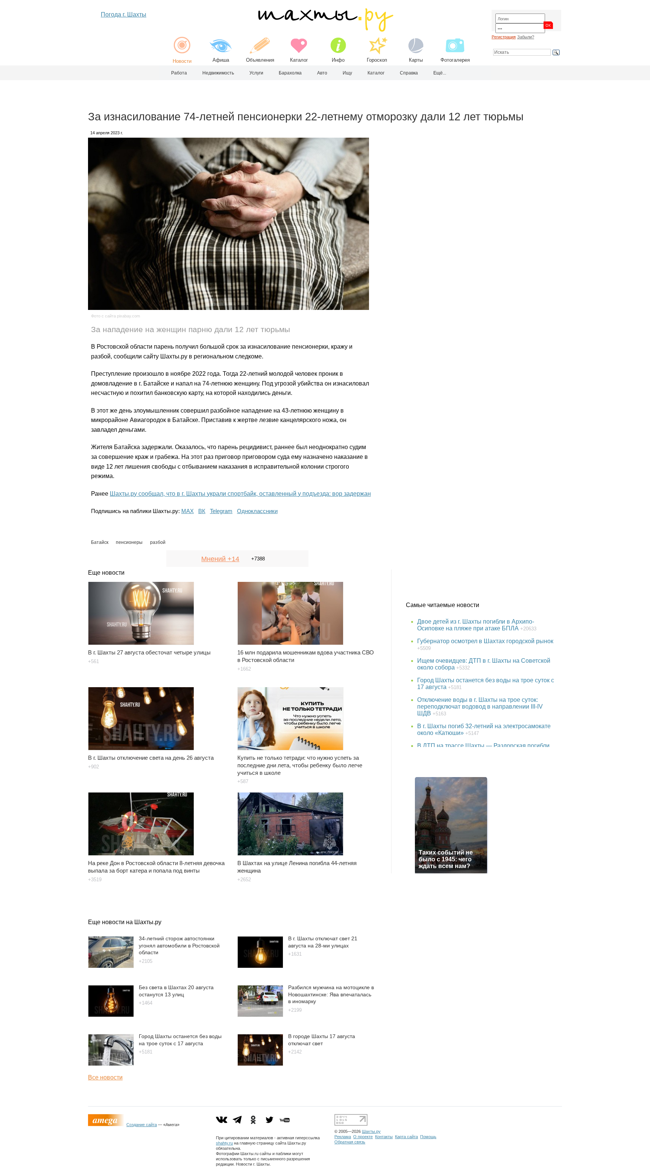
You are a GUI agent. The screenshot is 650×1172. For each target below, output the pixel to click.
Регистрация (504, 37)
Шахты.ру (371, 1131)
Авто (322, 73)
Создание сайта (141, 1124)
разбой (158, 542)
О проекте (363, 1136)
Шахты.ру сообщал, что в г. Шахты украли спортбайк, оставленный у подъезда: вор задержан (240, 493)
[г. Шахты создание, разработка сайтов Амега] (107, 1124)
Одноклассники (257, 511)
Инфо (338, 60)
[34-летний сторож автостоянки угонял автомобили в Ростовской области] (111, 966)
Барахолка (290, 73)
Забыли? (525, 37)
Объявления (260, 60)
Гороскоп (377, 60)
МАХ (187, 511)
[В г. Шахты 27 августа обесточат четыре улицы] (158, 609)
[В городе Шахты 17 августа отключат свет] (260, 1064)
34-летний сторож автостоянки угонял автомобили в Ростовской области (179, 945)
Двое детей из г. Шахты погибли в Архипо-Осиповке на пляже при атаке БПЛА (475, 625)
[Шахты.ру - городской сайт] (325, 30)
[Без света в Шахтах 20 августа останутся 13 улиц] (111, 1015)
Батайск (99, 542)
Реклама (342, 1136)
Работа (179, 73)
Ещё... (439, 73)
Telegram (221, 511)
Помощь (428, 1136)
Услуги (256, 73)
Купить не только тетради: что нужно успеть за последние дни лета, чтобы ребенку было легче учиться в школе (299, 765)
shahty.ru (224, 1143)
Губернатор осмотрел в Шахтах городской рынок (485, 641)
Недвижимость (218, 73)
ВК (201, 511)
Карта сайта (406, 1136)
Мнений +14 (220, 559)
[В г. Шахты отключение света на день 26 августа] (158, 715)
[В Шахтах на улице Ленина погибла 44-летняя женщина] (307, 820)
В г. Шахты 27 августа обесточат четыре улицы (149, 652)
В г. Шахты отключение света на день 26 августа (151, 758)
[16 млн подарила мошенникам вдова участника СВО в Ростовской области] (307, 609)
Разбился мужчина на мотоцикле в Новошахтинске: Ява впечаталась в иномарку (331, 994)
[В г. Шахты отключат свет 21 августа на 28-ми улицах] (260, 966)
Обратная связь (349, 1142)
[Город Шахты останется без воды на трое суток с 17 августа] (111, 1064)
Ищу (347, 73)
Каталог (299, 60)
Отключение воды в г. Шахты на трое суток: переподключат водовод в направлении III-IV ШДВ (480, 707)
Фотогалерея (455, 60)
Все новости (105, 1077)
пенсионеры (129, 542)
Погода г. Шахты (123, 14)
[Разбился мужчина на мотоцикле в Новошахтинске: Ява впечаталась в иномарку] (260, 1015)
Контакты (384, 1136)
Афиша (221, 60)
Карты (416, 60)
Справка (409, 73)
